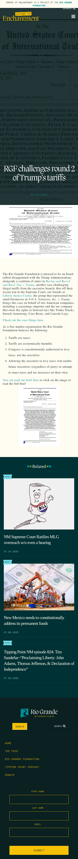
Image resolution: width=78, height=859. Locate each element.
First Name (39, 791)
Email (39, 824)
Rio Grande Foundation (22, 758)
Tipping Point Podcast (22, 766)
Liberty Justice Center (17, 295)
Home (8, 743)
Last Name (39, 807)
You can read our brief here (21, 380)
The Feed (11, 751)
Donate (19, 726)
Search (68, 8)
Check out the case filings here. (24, 320)
